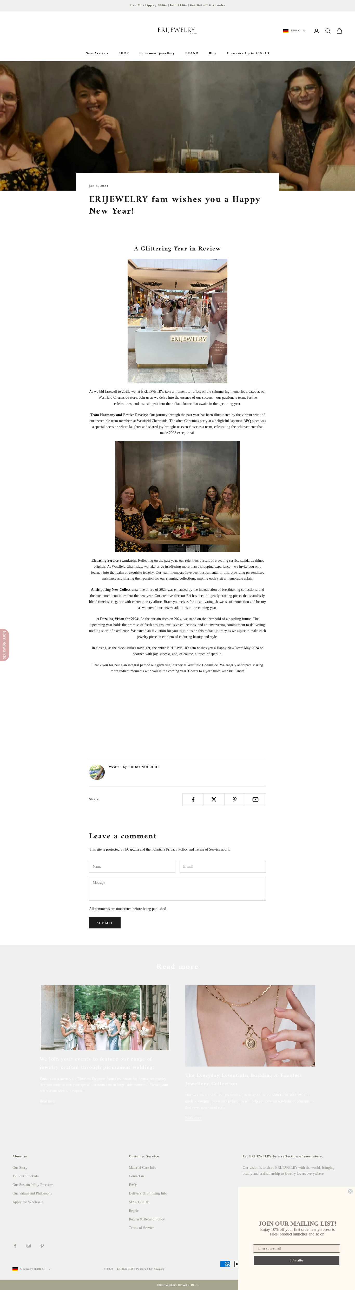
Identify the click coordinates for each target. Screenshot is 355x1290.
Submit (105, 923)
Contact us (136, 1176)
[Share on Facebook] (193, 799)
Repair (134, 1211)
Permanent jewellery (157, 53)
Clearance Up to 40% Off (248, 53)
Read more (48, 1101)
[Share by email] (255, 799)
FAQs (133, 1185)
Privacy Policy (177, 849)
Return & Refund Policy (147, 1219)
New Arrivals (97, 53)
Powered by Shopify (150, 1269)
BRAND (192, 53)
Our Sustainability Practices (32, 1185)
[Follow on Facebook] (15, 1245)
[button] (177, 1285)
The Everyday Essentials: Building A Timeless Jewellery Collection (243, 1080)
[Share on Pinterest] (235, 799)
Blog (212, 53)
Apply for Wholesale (27, 1202)
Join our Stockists (25, 1176)
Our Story (19, 1168)
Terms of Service (207, 849)
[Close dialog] (350, 1191)
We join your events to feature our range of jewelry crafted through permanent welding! (97, 1063)
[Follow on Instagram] (28, 1245)
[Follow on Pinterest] (42, 1245)
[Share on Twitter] (213, 799)
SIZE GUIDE (139, 1202)
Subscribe (297, 1260)
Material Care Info (142, 1168)
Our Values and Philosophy (32, 1193)
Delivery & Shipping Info (148, 1193)
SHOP (124, 53)
